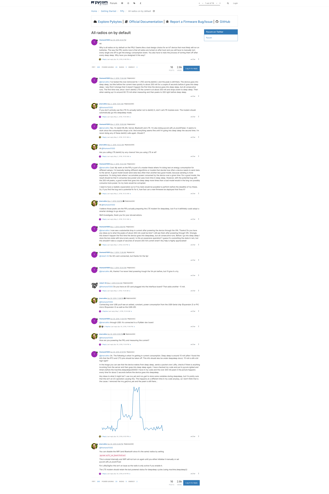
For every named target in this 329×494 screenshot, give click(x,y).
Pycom (209, 38)
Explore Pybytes (109, 22)
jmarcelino (103, 104)
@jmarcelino (132, 78)
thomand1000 (104, 40)
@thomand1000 (130, 104)
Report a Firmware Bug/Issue (191, 22)
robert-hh (103, 283)
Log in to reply (191, 68)
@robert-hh (131, 252)
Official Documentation (145, 22)
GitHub (224, 22)
